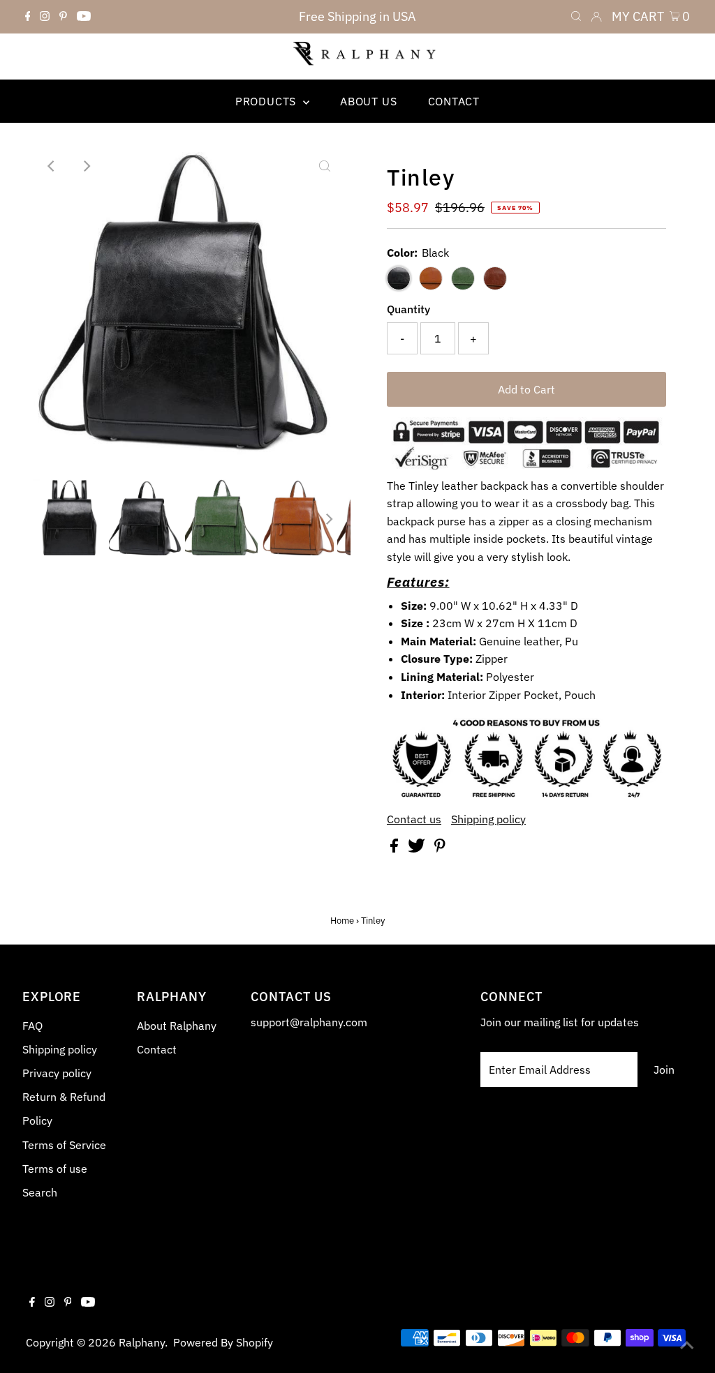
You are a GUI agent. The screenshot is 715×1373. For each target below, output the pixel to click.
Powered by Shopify (223, 1342)
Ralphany (142, 1342)
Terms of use (54, 1169)
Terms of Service (64, 1145)
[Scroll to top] (687, 1345)
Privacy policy (56, 1073)
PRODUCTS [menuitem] (267, 101)
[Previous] (52, 166)
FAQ (32, 1026)
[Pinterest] (63, 16)
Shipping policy (488, 819)
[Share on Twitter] (418, 848)
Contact (157, 1049)
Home (342, 920)
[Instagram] (44, 16)
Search (39, 1192)
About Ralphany (176, 1026)
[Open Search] (576, 16)
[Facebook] (28, 16)
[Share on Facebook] (395, 848)
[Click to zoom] (324, 166)
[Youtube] (83, 16)
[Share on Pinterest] (439, 848)
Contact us (414, 819)
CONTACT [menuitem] (454, 101)
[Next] (86, 166)
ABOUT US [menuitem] (368, 101)
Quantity (408, 309)
